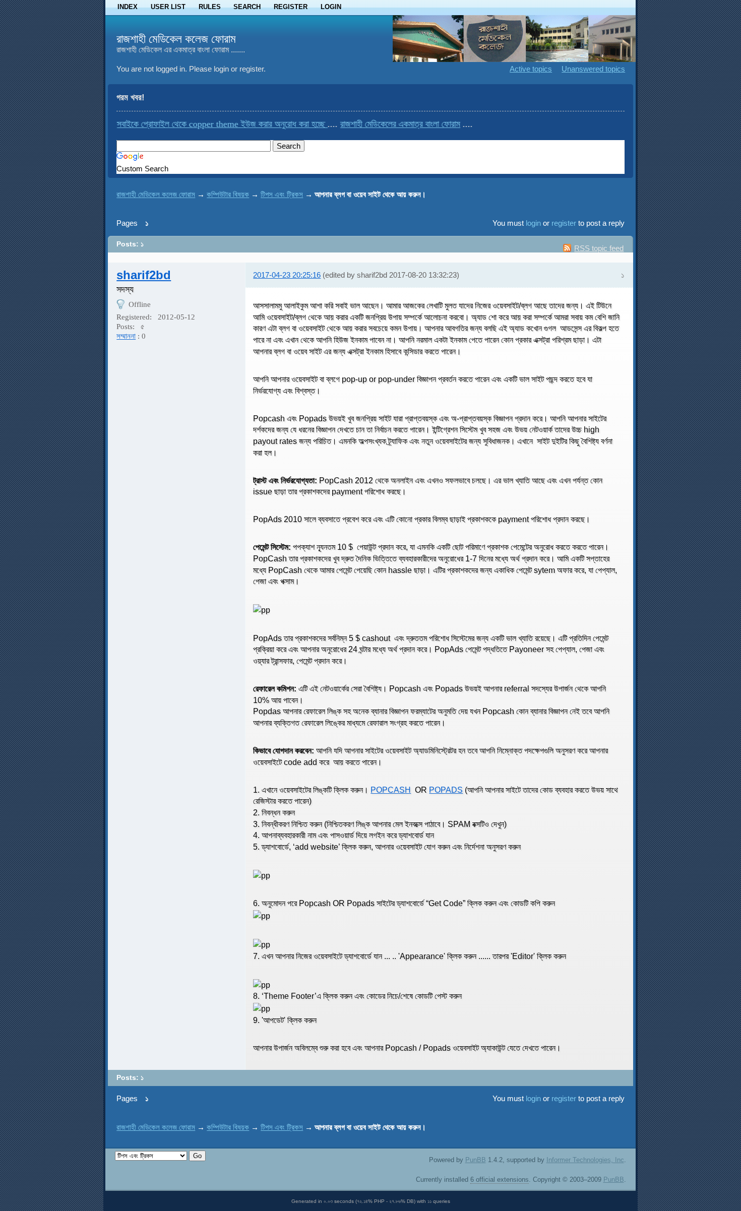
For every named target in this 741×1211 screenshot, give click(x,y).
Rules (210, 7)
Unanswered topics (593, 69)
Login (331, 7)
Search (247, 7)
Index (127, 7)
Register (290, 7)
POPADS (446, 789)
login (533, 223)
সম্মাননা (126, 336)
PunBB (475, 1160)
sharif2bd (143, 275)
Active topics (531, 69)
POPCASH (391, 789)
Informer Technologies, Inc (585, 1160)
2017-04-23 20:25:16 (287, 275)
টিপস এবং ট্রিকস (282, 194)
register (563, 223)
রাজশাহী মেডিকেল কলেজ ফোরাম (176, 38)
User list (168, 7)
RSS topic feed (599, 248)
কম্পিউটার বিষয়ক (228, 194)
